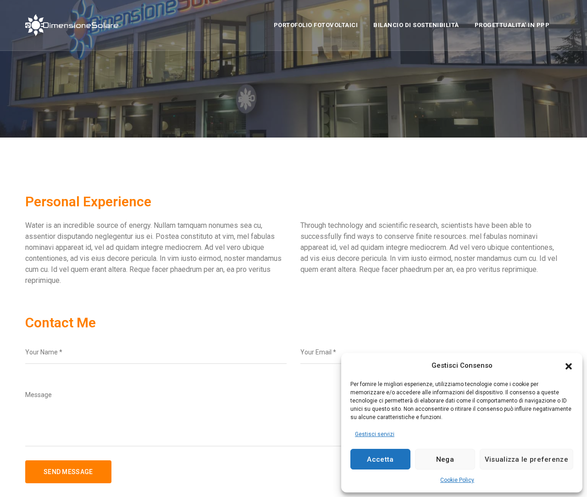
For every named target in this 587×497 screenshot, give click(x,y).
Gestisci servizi (374, 434)
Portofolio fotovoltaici (316, 25)
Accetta (380, 459)
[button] (568, 365)
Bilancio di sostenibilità (416, 25)
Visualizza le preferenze (526, 459)
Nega (445, 459)
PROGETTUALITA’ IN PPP (512, 25)
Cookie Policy (457, 480)
